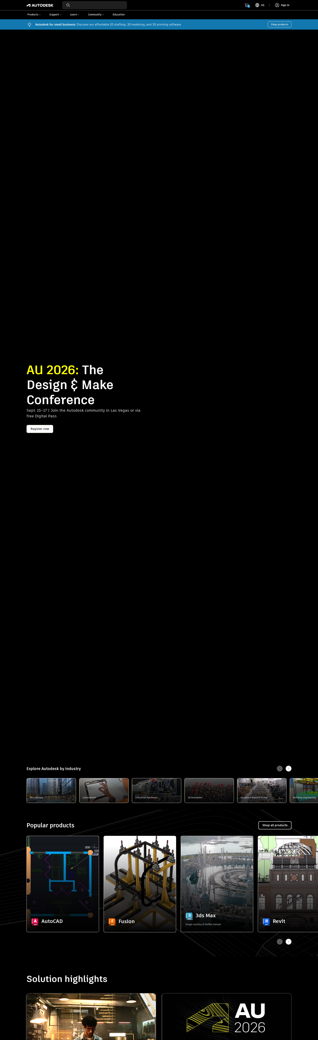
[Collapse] (35, 844)
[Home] (40, 5)
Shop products (279, 24)
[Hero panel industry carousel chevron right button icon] (289, 942)
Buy (63, 922)
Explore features (63, 912)
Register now (40, 429)
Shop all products (274, 825)
